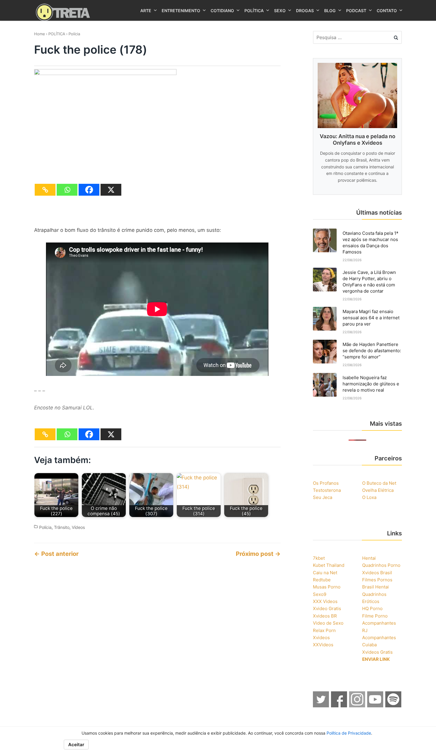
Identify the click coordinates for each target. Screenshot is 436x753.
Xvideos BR (325, 616)
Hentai (369, 558)
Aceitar (76, 744)
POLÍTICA (56, 33)
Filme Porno (375, 616)
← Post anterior (56, 553)
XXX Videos (325, 601)
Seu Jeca (322, 497)
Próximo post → (258, 553)
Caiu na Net (325, 572)
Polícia (74, 33)
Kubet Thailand (328, 565)
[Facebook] (89, 190)
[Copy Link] (45, 190)
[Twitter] (321, 706)
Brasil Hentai (375, 587)
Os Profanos (326, 483)
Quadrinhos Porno (381, 565)
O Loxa (369, 497)
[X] (111, 190)
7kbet (319, 558)
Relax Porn (324, 630)
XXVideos (323, 644)
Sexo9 (319, 594)
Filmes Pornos (377, 580)
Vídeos (78, 527)
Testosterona (327, 490)
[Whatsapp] (67, 190)
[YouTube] (375, 706)
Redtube (322, 580)
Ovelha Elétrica (378, 490)
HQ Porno (372, 608)
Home (39, 33)
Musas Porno (326, 587)
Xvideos (321, 637)
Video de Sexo (328, 623)
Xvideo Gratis (327, 608)
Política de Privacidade (349, 733)
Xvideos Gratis (377, 652)
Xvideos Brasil (377, 572)
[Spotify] (393, 706)
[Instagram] (357, 706)
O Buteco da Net (379, 483)
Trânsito (61, 527)
